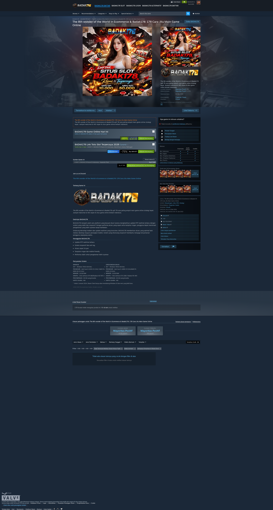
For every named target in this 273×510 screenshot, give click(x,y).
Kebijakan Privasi (35, 503)
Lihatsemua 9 (195, 188)
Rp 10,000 (191, 4)
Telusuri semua (150, 159)
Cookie (93, 503)
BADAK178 (190, 2)
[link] (129, 138)
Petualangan (168, 203)
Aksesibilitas (52, 503)
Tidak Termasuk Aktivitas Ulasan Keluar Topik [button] (107, 348)
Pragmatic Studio (181, 97)
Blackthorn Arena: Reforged (123, 147)
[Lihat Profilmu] (198, 2)
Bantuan (39, 509)
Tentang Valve (6, 509)
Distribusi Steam (30, 509)
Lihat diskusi (164, 236)
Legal (44, 503)
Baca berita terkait (166, 233)
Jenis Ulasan (77, 342)
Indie (174, 203)
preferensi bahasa (179, 124)
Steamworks (20, 509)
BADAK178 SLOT (118, 6)
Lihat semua (153, 301)
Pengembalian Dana (83, 503)
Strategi (182, 203)
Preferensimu (196, 321)
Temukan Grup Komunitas (168, 239)
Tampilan (141, 342)
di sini (106, 307)
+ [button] (161, 104)
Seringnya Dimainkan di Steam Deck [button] (148, 348)
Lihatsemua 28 (195, 173)
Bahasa (102, 342)
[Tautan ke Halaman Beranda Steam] (82, 7)
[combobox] (162, 13)
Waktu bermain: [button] (128, 348)
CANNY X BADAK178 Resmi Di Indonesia (100, 147)
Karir (13, 509)
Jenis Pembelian (91, 342)
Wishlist (197, 13)
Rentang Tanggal (114, 342)
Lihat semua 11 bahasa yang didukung (171, 163)
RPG (177, 203)
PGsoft (178, 99)
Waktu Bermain (129, 342)
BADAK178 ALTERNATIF (151, 6)
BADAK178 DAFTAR (102, 6)
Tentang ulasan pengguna (183, 321)
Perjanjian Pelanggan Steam (66, 503)
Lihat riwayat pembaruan (168, 230)
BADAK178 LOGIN (133, 6)
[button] (76, 13)
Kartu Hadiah (48, 509)
